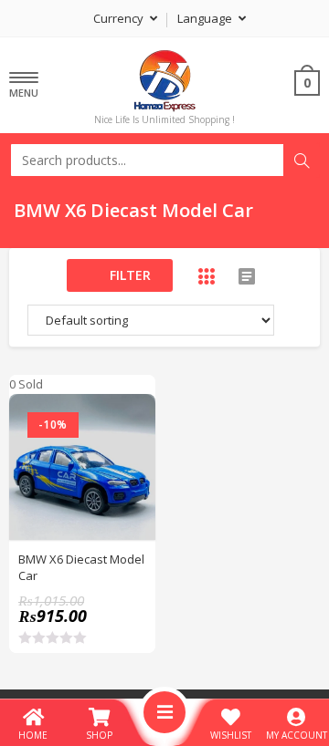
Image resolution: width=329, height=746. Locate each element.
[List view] (246, 276)
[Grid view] (206, 276)
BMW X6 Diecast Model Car (81, 567)
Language (206, 18)
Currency (119, 18)
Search (301, 160)
